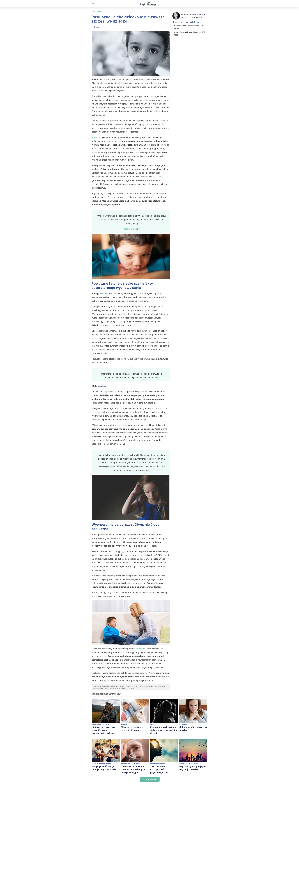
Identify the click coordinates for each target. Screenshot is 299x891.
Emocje (153, 724)
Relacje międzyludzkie (101, 764)
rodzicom (157, 176)
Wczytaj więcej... (150, 779)
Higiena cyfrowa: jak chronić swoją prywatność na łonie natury (103, 730)
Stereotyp (96, 137)
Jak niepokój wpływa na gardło (193, 729)
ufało (149, 592)
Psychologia (96, 11)
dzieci (103, 293)
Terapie (124, 724)
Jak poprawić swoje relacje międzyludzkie (104, 768)
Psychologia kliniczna (130, 764)
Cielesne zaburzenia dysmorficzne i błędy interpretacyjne (133, 769)
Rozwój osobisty (157, 764)
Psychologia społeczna (189, 764)
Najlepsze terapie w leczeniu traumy (132, 729)
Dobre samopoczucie (100, 724)
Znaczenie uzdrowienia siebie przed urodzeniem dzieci (164, 730)
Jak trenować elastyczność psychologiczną (159, 769)
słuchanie (140, 648)
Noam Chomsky (132, 229)
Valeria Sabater (195, 17)
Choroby (183, 724)
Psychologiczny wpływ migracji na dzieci (192, 768)
